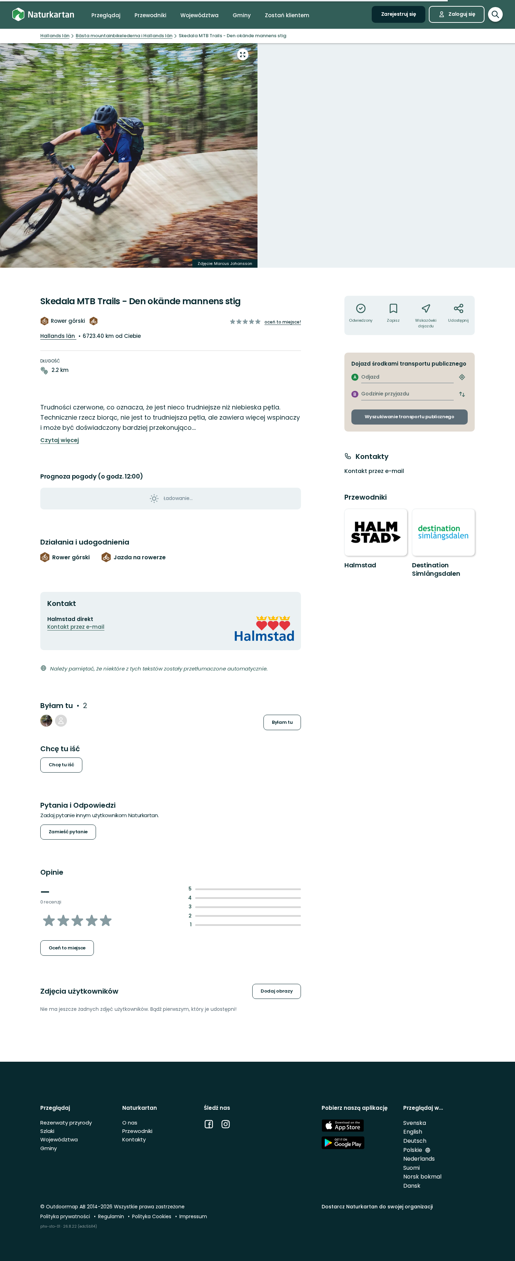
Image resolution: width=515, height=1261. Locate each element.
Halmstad (360, 565)
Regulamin (111, 1216)
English (412, 1132)
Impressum (193, 1216)
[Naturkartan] (43, 14)
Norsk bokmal (422, 1177)
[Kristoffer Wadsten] (46, 721)
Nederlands (419, 1159)
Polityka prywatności (65, 1216)
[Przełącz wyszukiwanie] (495, 14)
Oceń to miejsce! (283, 322)
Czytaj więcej (59, 440)
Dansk (411, 1186)
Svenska (414, 1123)
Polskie (413, 1150)
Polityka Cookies (152, 1216)
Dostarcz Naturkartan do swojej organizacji (377, 1206)
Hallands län (58, 336)
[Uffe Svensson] (61, 721)
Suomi (411, 1168)
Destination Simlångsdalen (436, 569)
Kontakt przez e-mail (75, 626)
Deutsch (414, 1141)
